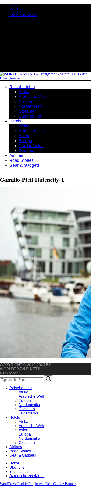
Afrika (23, 392)
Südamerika (29, 413)
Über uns (15, 8)
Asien (23, 430)
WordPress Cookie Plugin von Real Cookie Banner (38, 484)
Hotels (14, 417)
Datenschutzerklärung (23, 15)
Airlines (15, 447)
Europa (25, 401)
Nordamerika (29, 405)
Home (13, 5)
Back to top (9, 373)
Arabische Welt (31, 396)
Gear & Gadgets (22, 455)
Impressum (16, 12)
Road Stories (20, 451)
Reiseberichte (20, 388)
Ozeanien (27, 409)
